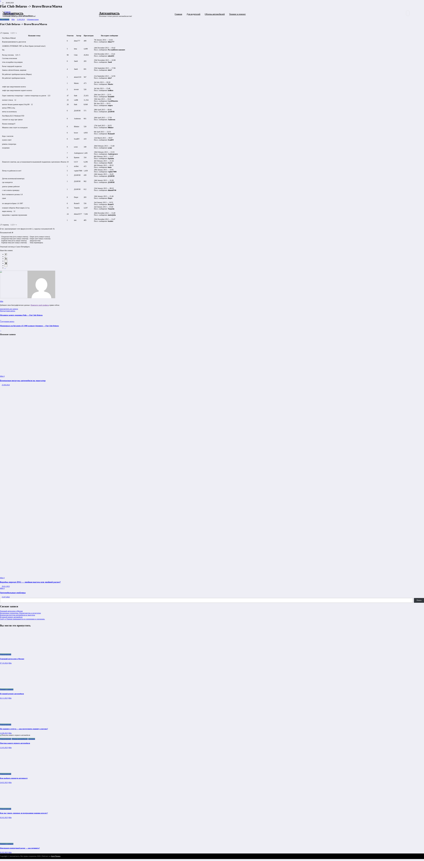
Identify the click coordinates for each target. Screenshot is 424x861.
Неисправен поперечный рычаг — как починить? (20, 848)
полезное (31, 739)
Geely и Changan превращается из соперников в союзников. (22, 619)
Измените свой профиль (40, 305)
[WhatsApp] (5, 266)
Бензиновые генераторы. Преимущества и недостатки (20, 613)
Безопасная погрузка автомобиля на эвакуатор (23, 380)
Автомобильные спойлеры (13, 592)
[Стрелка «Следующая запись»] (0, 330)
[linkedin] (6, 259)
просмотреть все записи (9, 309)
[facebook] (5, 254)
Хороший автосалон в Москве (11, 611)
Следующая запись (7, 321)
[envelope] (5, 261)
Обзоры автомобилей (215, 14)
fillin (1, 301)
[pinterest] (6, 263)
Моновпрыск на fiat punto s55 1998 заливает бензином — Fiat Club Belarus (29, 326)
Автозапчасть (13, 13)
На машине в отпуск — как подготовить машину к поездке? (24, 729)
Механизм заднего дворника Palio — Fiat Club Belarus (21, 315)
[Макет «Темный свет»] (413, 13)
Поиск (419, 600)
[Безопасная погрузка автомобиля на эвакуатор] (24, 372)
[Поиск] (408, 13)
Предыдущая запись (7, 311)
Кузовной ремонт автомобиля (11, 617)
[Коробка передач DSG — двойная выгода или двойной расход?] (141, 574)
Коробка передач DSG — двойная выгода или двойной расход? (30, 582)
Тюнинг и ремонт (237, 14)
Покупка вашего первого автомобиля (15, 743)
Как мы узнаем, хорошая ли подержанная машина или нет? (24, 813)
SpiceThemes (55, 856)
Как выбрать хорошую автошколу (14, 778)
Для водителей (193, 14)
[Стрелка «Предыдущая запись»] (0, 319)
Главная (178, 14)
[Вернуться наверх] (0, 860)
